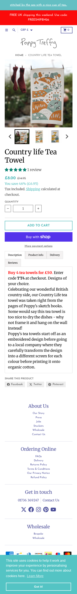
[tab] (36, 255)
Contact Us (51, 500)
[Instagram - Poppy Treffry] (38, 509)
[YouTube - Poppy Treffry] (53, 509)
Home (19, 55)
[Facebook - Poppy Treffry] (31, 509)
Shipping (33, 189)
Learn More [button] (35, 576)
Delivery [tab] (55, 254)
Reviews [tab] (13, 262)
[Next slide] (66, 136)
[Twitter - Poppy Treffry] (23, 509)
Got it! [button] (38, 586)
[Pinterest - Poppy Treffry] (46, 509)
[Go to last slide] (10, 136)
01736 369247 (28, 500)
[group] (22, 136)
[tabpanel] (38, 320)
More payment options (39, 246)
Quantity (11, 202)
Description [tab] (15, 254)
